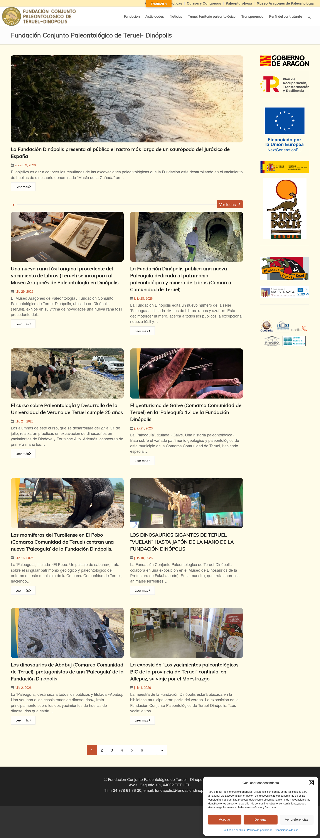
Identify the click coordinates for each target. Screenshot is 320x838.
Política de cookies (234, 830)
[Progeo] (273, 340)
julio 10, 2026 (143, 557)
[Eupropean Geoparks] (267, 330)
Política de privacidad (260, 830)
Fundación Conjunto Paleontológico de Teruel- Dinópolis (91, 35)
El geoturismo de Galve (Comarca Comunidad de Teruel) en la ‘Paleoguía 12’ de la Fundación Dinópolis (185, 412)
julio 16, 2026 (24, 557)
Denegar (260, 819)
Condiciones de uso (286, 830)
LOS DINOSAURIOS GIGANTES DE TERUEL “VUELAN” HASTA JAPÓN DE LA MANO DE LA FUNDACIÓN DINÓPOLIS (182, 542)
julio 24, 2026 (24, 421)
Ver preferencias (296, 819)
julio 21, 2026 (143, 428)
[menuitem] (204, 3)
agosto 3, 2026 (25, 165)
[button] (311, 782)
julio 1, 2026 (142, 687)
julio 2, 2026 (23, 687)
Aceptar (224, 819)
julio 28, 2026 (143, 298)
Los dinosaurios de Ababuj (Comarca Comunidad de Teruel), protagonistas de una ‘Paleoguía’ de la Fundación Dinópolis (67, 672)
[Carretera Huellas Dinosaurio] (284, 268)
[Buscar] (309, 16)
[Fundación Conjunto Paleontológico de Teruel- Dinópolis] (39, 16)
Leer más (22, 186)
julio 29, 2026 (24, 291)
